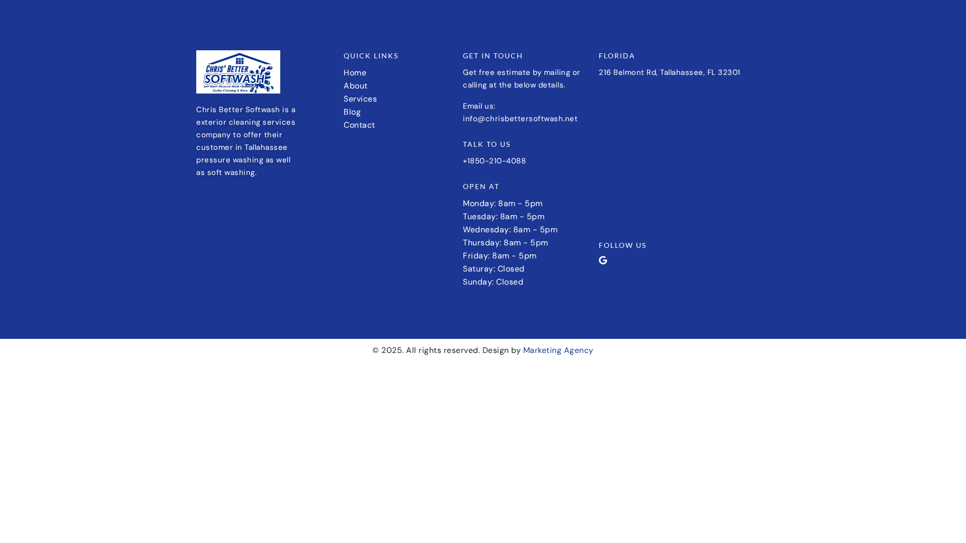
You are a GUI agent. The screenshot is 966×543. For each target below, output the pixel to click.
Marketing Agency (558, 350)
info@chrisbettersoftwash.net (520, 119)
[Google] (603, 260)
